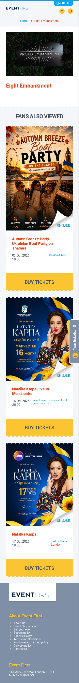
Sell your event (23, 629)
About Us (19, 623)
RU (68, 3)
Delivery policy (23, 645)
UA (64, 3)
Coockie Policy (23, 636)
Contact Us (21, 648)
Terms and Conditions (28, 639)
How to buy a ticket (26, 626)
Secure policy (22, 632)
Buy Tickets (39, 282)
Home (24, 21)
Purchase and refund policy (31, 642)
